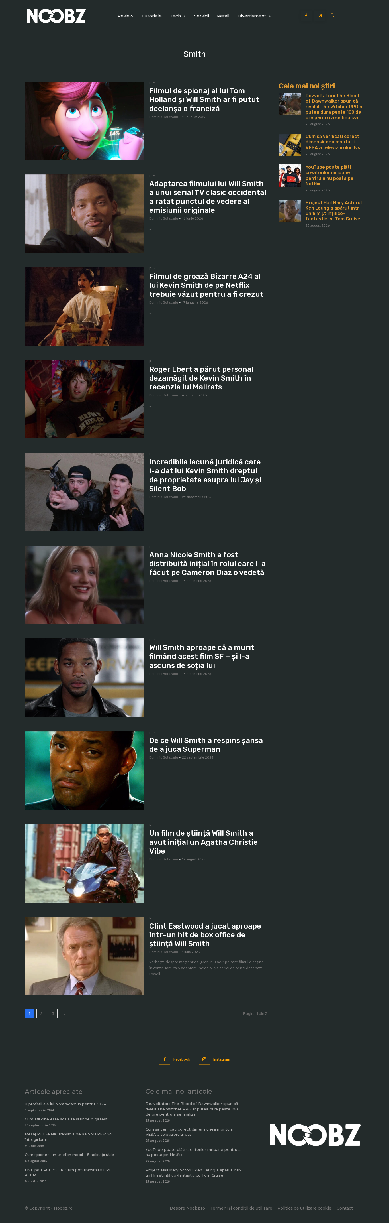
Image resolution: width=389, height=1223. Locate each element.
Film (152, 83)
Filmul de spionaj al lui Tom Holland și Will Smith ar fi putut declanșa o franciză (204, 99)
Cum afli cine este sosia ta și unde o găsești (66, 1119)
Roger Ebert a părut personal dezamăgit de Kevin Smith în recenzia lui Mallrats (201, 378)
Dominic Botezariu (163, 117)
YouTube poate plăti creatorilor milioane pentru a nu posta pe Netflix (329, 175)
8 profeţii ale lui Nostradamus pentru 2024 (65, 1104)
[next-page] (64, 1013)
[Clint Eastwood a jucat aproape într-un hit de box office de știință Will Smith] (84, 956)
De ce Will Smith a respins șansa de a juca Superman (206, 745)
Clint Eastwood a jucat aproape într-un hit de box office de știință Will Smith (205, 935)
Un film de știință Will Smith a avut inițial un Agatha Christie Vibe (203, 842)
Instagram (221, 1059)
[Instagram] (319, 16)
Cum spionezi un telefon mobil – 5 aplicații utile (69, 1154)
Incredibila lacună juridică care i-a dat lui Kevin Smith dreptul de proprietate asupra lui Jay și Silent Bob (205, 475)
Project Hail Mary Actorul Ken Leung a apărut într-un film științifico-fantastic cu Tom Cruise (334, 211)
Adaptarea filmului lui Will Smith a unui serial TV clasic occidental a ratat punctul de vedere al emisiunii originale (207, 197)
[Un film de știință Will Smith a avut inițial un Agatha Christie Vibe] (84, 863)
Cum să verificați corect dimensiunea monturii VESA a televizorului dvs (333, 142)
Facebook (181, 1059)
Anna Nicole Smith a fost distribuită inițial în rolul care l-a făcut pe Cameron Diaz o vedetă (207, 563)
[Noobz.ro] (56, 16)
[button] (332, 15)
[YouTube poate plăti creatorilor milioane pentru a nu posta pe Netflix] (290, 175)
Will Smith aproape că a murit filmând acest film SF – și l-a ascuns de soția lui (201, 656)
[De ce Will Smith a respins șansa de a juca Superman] (84, 770)
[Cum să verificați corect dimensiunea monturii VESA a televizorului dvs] (290, 145)
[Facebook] (306, 16)
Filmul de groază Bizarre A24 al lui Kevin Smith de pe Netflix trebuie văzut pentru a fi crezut (206, 285)
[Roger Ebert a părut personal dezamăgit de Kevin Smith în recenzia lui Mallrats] (84, 399)
